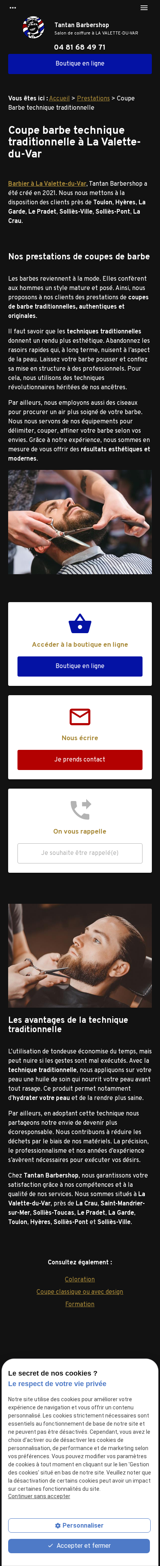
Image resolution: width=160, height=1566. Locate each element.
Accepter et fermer (83, 1545)
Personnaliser (83, 1525)
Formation (79, 1305)
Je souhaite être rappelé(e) (79, 853)
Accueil (59, 99)
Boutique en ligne (80, 64)
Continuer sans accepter (39, 1496)
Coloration (80, 1280)
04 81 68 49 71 (80, 47)
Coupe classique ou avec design (80, 1292)
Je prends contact (79, 760)
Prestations (93, 99)
